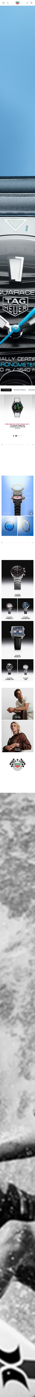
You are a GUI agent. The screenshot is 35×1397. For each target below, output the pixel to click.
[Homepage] (17, 3)
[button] (27, 2)
